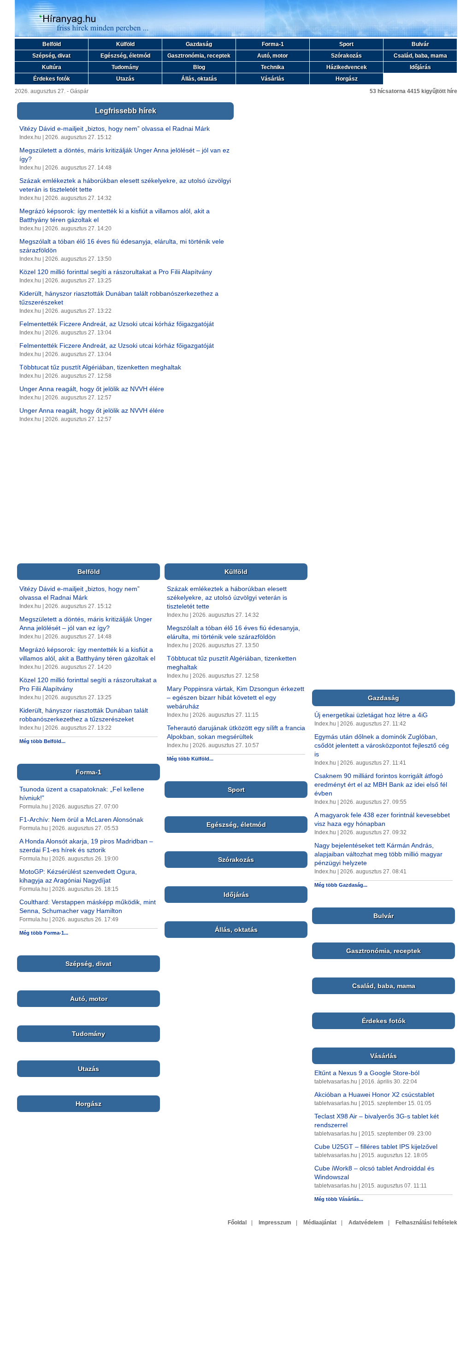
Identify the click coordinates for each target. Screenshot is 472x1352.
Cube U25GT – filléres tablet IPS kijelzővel (375, 1146)
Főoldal (237, 1222)
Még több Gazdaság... (340, 885)
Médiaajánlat (319, 1222)
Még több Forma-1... (43, 933)
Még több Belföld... (42, 741)
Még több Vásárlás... (338, 1199)
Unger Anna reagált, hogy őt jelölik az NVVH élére (91, 388)
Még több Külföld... (190, 758)
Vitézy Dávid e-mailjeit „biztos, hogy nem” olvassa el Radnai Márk (114, 128)
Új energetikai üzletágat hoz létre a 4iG (371, 715)
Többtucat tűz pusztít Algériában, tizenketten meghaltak (100, 367)
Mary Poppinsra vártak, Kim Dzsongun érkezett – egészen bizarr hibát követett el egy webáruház (235, 697)
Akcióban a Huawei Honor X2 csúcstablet (374, 1094)
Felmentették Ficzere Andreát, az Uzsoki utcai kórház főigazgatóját (116, 324)
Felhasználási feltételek (426, 1222)
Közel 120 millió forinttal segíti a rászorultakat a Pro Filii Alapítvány (115, 271)
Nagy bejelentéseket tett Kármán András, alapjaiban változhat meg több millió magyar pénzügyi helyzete (378, 854)
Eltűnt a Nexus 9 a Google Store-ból (366, 1073)
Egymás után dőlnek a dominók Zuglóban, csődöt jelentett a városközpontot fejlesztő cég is (381, 745)
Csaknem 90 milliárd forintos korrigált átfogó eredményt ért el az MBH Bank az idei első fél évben (380, 784)
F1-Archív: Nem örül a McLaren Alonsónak (81, 819)
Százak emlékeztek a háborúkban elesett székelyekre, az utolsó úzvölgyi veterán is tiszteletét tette (227, 597)
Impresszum (275, 1222)
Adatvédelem (366, 1222)
